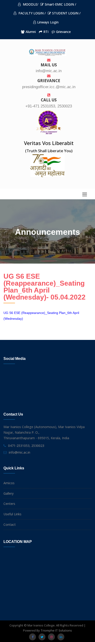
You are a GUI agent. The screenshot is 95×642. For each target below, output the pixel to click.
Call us (49, 100)
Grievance (63, 31)
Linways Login (48, 22)
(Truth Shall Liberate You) (48, 150)
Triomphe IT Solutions (56, 630)
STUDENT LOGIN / (66, 13)
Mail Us (49, 65)
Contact (9, 524)
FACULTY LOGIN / (32, 13)
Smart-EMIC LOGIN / (60, 4)
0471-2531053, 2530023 (26, 445)
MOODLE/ (30, 4)
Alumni (31, 31)
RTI (45, 31)
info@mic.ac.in (19, 452)
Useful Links (12, 514)
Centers (9, 503)
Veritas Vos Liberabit (49, 142)
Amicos (9, 483)
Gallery (8, 493)
